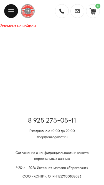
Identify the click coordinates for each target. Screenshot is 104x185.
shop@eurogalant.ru (52, 137)
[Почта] (77, 11)
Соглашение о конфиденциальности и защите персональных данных (52, 156)
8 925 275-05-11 (52, 120)
